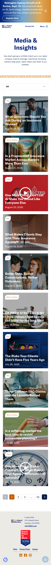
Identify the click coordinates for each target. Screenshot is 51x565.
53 (38, 497)
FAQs (15, 549)
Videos (9, 179)
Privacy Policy (25, 549)
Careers (35, 549)
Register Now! (12, 18)
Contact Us (29, 26)
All (7, 86)
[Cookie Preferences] (5, 559)
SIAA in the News (12, 140)
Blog (8, 101)
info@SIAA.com (31, 526)
